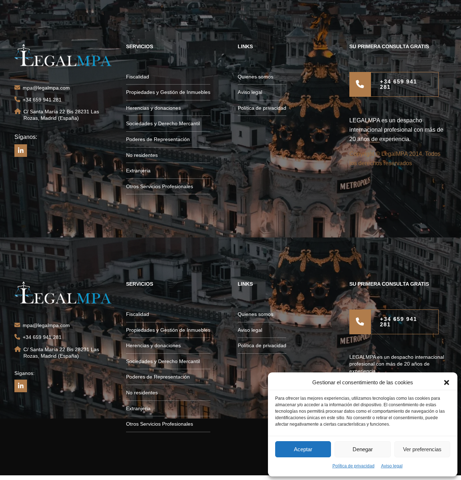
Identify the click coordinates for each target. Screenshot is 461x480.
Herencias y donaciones (153, 108)
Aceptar (303, 449)
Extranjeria (138, 170)
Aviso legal (392, 465)
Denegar (363, 449)
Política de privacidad (353, 465)
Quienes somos (255, 77)
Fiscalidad (137, 77)
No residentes (142, 155)
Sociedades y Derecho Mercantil (163, 123)
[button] (446, 382)
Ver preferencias (422, 449)
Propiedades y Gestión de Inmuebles (168, 92)
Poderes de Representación (158, 139)
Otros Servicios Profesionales (159, 186)
